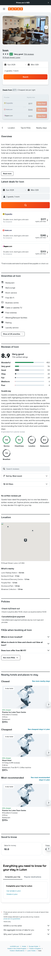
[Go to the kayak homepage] (15, 8)
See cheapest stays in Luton (39, 729)
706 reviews (29, 54)
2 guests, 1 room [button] (12, 71)
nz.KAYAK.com (14, 946)
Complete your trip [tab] (12, 877)
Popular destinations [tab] (32, 877)
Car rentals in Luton (14, 891)
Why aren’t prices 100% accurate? (18, 934)
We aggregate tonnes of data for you (19, 930)
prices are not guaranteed (12, 919)
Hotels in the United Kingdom (16, 948)
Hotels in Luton (12, 894)
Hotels (24, 946)
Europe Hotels (33, 946)
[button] (48, 2)
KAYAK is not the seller (13, 925)
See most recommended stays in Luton (40, 778)
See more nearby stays (41, 681)
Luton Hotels (31, 950)
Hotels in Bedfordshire (17, 950)
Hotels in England (35, 948)
